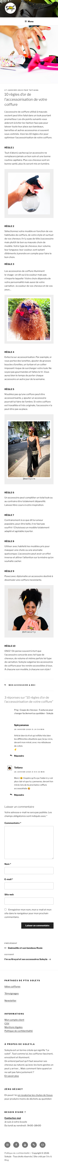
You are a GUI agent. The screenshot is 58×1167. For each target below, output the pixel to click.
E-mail (8, 879)
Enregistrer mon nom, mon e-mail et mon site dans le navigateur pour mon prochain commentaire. (27, 913)
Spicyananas (21, 725)
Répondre (19, 756)
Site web (9, 894)
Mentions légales (13, 1027)
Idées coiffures (12, 986)
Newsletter (10, 1000)
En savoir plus (11, 1076)
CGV (6, 1023)
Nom (7, 864)
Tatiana (34, 90)
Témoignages (11, 993)
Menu (30, 21)
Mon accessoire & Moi (22, 685)
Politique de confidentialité (18, 1031)
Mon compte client (14, 1019)
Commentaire (12, 823)
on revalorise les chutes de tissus (35, 1095)
